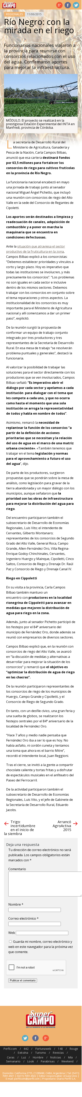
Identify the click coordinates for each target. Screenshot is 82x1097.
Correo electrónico (23, 918)
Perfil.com (10, 1049)
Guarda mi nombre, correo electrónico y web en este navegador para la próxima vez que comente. (40, 946)
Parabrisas (48, 1061)
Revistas (58, 1052)
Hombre (38, 1057)
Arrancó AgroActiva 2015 (62, 825)
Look (30, 1061)
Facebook (68, 5)
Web (11, 933)
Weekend (67, 1061)
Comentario (17, 869)
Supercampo (9, 5)
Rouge (74, 1049)
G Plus (59, 5)
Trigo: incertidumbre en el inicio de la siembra (19, 827)
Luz (23, 1057)
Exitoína (23, 1052)
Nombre (15, 904)
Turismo (40, 1052)
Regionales (14, 14)
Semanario (13, 1061)
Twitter (76, 5)
